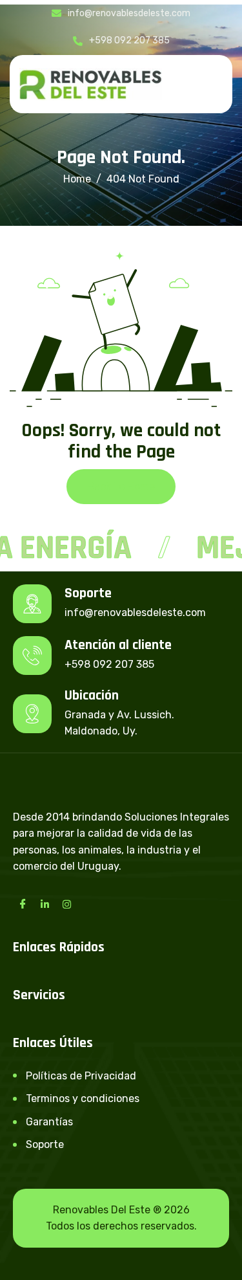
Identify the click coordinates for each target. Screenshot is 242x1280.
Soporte (45, 1144)
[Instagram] (66, 904)
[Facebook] (22, 904)
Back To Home (121, 486)
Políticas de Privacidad (81, 1076)
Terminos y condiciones (82, 1098)
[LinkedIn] (44, 904)
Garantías (49, 1122)
